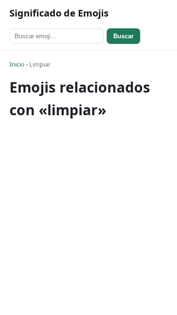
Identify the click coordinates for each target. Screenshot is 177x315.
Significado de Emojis (59, 13)
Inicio (17, 64)
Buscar (123, 36)
